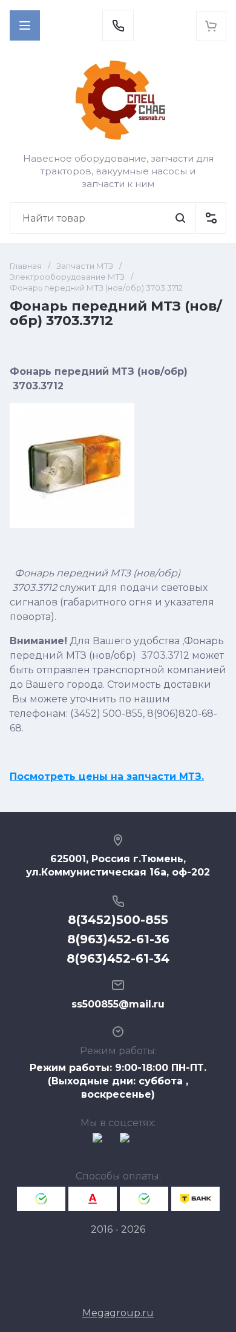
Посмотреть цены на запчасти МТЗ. (107, 776)
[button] (25, 25)
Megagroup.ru (118, 1313)
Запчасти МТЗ (84, 266)
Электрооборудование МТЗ (67, 277)
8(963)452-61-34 (118, 958)
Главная (26, 266)
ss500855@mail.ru (118, 1004)
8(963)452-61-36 (118, 939)
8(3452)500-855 (118, 919)
